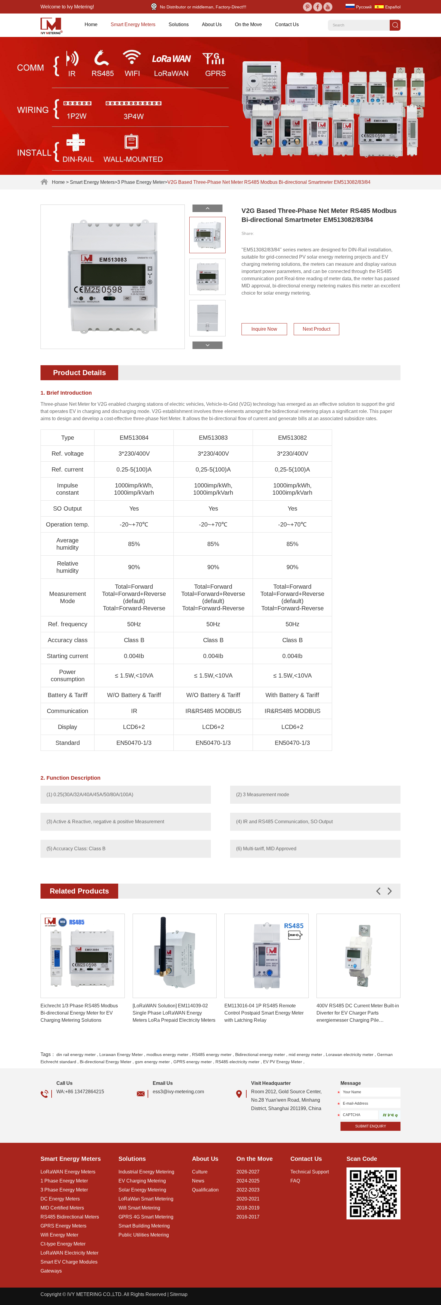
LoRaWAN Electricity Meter (69, 1252)
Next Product (316, 329)
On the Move (248, 24)
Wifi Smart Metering (139, 1207)
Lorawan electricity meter (350, 1054)
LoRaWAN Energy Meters (67, 1171)
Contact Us (287, 24)
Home (91, 24)
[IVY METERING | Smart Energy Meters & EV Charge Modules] (53, 25)
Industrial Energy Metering (146, 1171)
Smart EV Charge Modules (69, 1261)
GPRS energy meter (192, 1061)
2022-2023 (248, 1189)
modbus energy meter (167, 1054)
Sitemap (179, 1294)
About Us (212, 24)
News (198, 1180)
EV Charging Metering (142, 1180)
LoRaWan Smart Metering (145, 1198)
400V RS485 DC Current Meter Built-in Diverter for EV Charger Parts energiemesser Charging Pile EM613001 (357, 1013)
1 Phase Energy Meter (64, 1180)
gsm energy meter (152, 1061)
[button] (389, 891)
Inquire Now (264, 329)
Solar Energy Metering (142, 1189)
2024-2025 (248, 1180)
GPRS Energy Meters (63, 1225)
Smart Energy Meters (133, 24)
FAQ (295, 1180)
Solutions (179, 24)
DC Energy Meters (60, 1198)
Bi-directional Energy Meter (105, 1061)
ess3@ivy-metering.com (178, 1091)
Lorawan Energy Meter (121, 1054)
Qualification (205, 1189)
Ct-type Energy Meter (63, 1243)
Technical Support (309, 1171)
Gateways (51, 1270)
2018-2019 (248, 1207)
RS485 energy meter (212, 1054)
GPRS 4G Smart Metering (145, 1216)
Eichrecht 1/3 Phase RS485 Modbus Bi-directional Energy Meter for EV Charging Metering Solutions (79, 1013)
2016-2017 (248, 1216)
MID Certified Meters (62, 1207)
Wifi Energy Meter (59, 1234)
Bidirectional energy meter (260, 1054)
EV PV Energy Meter (282, 1061)
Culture (200, 1171)
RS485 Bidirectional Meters (69, 1216)
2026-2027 (248, 1171)
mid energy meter (305, 1054)
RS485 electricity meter (237, 1061)
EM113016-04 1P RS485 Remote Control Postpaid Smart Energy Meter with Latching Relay (264, 1013)
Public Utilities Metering (143, 1234)
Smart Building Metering (144, 1225)
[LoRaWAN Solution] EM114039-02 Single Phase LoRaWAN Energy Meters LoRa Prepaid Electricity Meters (174, 1013)
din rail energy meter (76, 1054)
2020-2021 (248, 1198)
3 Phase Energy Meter (141, 182)
